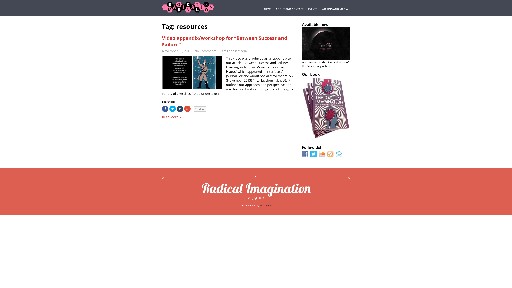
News (267, 9)
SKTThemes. (266, 205)
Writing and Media (335, 9)
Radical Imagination (256, 188)
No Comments (205, 51)
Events (312, 9)
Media (242, 51)
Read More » (171, 117)
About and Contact (289, 9)
